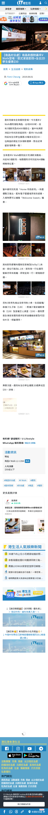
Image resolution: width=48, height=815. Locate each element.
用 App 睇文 (38, 82)
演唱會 (8, 8)
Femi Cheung (13, 76)
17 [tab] (28, 22)
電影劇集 (28, 69)
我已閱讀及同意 (24, 804)
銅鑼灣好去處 (8, 764)
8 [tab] (20, 19)
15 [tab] (23, 22)
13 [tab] (18, 22)
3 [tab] (23, 16)
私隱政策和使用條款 (34, 796)
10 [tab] (26, 19)
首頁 (5, 69)
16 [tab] (26, 22)
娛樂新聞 (33, 13)
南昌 (27, 461)
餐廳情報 (24, 768)
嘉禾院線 (9, 485)
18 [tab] (31, 22)
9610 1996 (30, 442)
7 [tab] (18, 19)
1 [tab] (18, 16)
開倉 (20, 761)
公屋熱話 (23, 13)
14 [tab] (20, 22)
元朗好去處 (22, 764)
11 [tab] (28, 19)
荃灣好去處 (35, 764)
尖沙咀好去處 (31, 761)
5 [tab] (28, 16)
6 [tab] (31, 16)
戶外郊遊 (35, 768)
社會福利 (5, 771)
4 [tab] (26, 16)
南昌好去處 (10, 480)
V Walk (23, 480)
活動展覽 (5, 761)
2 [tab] (20, 16)
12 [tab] (31, 19)
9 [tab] (23, 19)
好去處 (21, 485)
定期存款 (43, 13)
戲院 (33, 480)
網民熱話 (5, 779)
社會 (16, 768)
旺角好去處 (7, 768)
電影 (40, 485)
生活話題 (15, 69)
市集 (14, 761)
